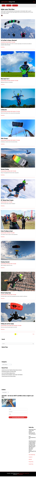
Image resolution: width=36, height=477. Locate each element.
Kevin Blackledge (20, 474)
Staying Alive (12, 80)
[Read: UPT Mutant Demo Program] (18, 188)
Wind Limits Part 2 (5, 79)
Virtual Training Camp (6, 293)
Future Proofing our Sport (7, 231)
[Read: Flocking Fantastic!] (18, 250)
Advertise (30, 459)
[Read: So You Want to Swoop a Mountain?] (18, 28)
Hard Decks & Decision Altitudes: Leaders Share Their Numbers (12, 374)
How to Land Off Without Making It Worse (8, 373)
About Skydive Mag (32, 454)
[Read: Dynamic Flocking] (18, 157)
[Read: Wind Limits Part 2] (18, 64)
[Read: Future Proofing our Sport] (18, 219)
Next (34, 334)
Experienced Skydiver (8, 41)
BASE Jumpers (9, 5)
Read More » (3, 47)
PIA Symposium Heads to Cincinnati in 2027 (9, 371)
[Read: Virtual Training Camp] (18, 281)
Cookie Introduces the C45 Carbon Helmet (8, 376)
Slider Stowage (4, 138)
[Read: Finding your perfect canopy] (18, 312)
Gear (7, 201)
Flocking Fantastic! (5, 262)
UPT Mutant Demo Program (7, 200)
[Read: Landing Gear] (18, 98)
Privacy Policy (31, 461)
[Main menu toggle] (34, 2)
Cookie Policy (31, 464)
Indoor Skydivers (15, 5)
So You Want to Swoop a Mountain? (9, 40)
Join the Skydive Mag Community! (18, 417)
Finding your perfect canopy (7, 323)
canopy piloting (3, 41)
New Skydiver (8, 80)
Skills (11, 111)
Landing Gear (4, 109)
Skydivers (3, 5)
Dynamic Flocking (5, 169)
